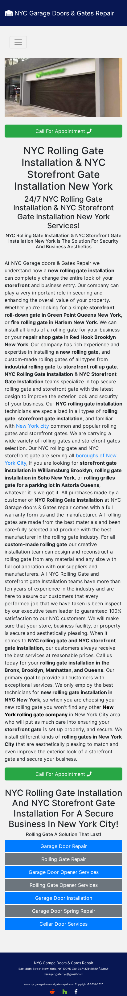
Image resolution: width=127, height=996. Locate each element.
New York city (32, 426)
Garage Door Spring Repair (63, 911)
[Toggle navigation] (18, 42)
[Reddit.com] (52, 992)
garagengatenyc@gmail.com (63, 974)
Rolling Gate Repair (63, 859)
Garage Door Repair (63, 846)
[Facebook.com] (76, 992)
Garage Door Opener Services (64, 872)
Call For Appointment (61, 131)
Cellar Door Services (63, 924)
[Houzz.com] (65, 992)
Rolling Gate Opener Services (64, 885)
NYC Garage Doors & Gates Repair (63, 13)
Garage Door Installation (63, 898)
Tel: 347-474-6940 (85, 968)
